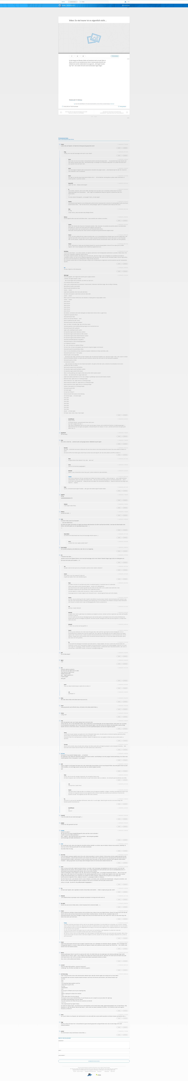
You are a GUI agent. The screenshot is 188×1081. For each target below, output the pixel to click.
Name (59, 1050)
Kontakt (128, 2)
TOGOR (69, 476)
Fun (92, 116)
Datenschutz (107, 1071)
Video (96, 116)
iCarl (62, 843)
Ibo (64, 267)
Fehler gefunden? (123, 106)
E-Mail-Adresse (61, 1055)
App (125, 2)
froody (65, 922)
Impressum (99, 1071)
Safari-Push (113, 1071)
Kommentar (61, 1040)
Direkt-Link (72, 100)
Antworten (125, 155)
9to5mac (80, 100)
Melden (119, 155)
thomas (62, 830)
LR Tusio (63, 753)
